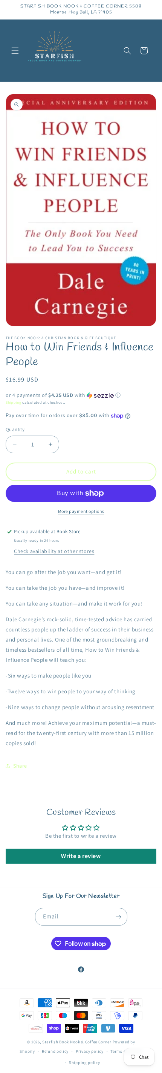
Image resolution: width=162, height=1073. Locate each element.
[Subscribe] (118, 917)
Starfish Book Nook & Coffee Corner (77, 1041)
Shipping (13, 402)
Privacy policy (90, 1051)
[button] (15, 50)
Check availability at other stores (54, 551)
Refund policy (55, 1051)
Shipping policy (84, 1062)
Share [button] (20, 765)
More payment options (81, 511)
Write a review (81, 856)
